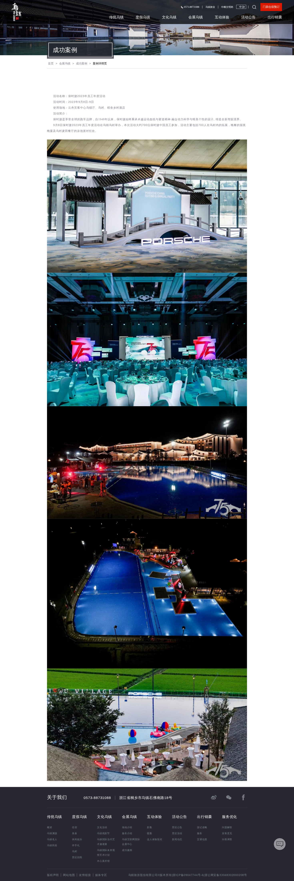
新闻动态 (177, 839)
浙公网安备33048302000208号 (226, 875)
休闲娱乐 (77, 839)
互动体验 (222, 17)
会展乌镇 (195, 17)
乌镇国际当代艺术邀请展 (106, 842)
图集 (149, 833)
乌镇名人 (52, 839)
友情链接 (85, 875)
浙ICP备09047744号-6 (188, 875)
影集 (149, 827)
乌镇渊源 (52, 833)
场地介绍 (127, 827)
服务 (199, 833)
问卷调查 (227, 839)
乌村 (74, 851)
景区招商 (77, 857)
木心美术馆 (103, 861)
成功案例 (81, 63)
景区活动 (177, 833)
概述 (49, 827)
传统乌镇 (116, 17)
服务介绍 (127, 833)
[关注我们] (228, 797)
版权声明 (53, 875)
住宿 (74, 827)
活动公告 (248, 17)
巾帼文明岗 (227, 7)
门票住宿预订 (271, 6)
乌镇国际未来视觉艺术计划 (106, 852)
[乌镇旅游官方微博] (213, 797)
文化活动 (102, 827)
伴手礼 (76, 845)
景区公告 (177, 827)
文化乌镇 (169, 17)
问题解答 (227, 827)
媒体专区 (101, 875)
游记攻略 (202, 827)
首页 (51, 63)
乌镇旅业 (210, 7)
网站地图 (69, 875)
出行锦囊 (275, 17)
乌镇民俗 (52, 845)
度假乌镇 (143, 17)
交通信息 (202, 839)
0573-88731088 (191, 7)
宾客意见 (227, 833)
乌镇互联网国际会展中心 (131, 842)
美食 (74, 833)
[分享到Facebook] (243, 797)
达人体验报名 (154, 839)
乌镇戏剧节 (103, 833)
